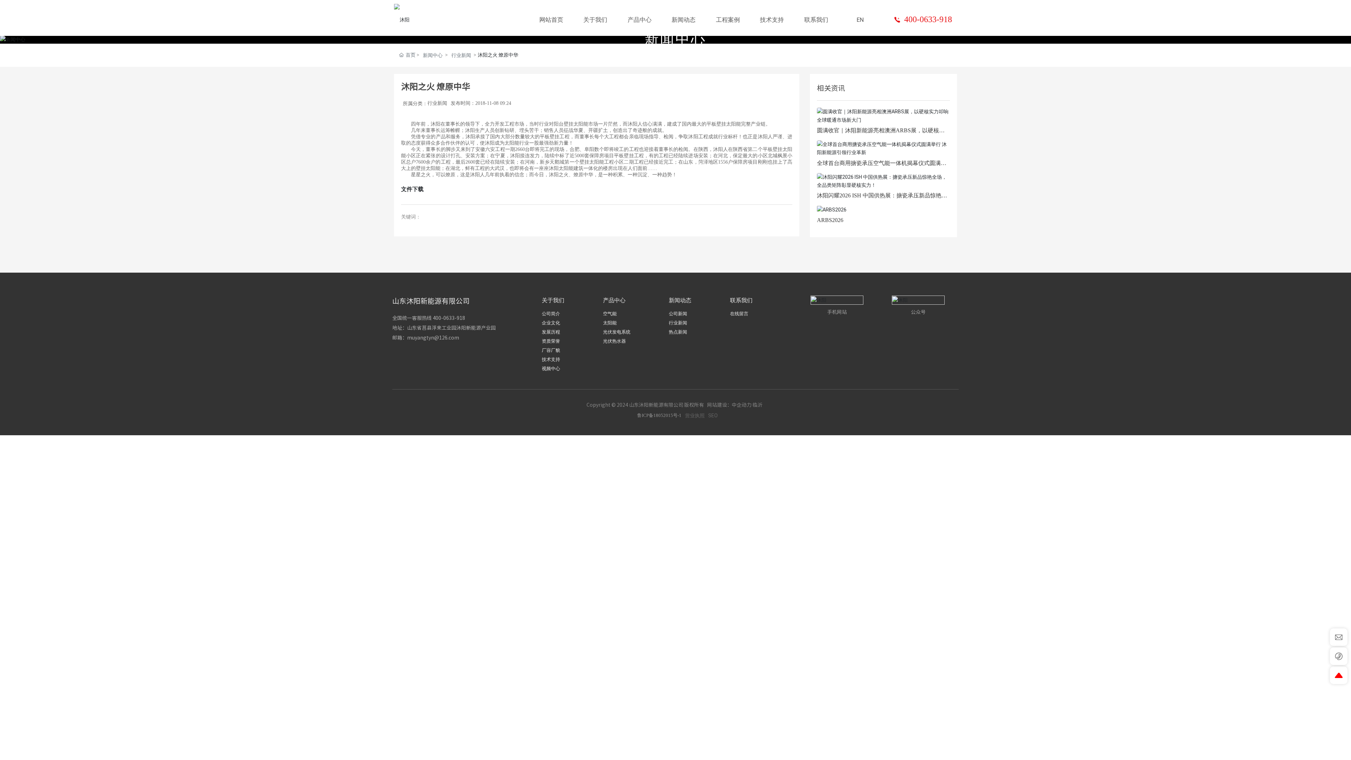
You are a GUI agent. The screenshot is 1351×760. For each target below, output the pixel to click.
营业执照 (695, 415)
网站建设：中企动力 (729, 405)
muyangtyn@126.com (433, 337)
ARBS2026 (830, 220)
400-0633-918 (928, 19)
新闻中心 (433, 55)
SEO (713, 415)
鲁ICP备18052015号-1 (659, 415)
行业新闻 (461, 55)
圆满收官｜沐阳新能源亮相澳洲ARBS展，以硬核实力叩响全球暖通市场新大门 (881, 133)
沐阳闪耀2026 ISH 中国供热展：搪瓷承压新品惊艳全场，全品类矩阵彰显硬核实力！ (882, 198)
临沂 (757, 405)
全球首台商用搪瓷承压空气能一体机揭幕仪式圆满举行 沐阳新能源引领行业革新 (881, 166)
